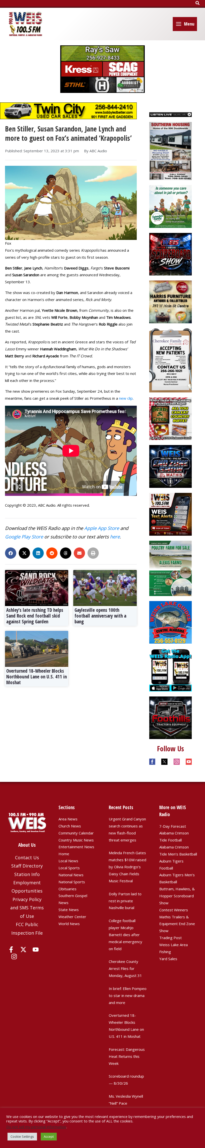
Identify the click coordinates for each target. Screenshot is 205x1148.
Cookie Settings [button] (22, 1136)
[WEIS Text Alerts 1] (170, 513)
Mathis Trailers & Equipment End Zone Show (177, 923)
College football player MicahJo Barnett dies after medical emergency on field (125, 934)
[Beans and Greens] (170, 418)
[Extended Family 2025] (170, 205)
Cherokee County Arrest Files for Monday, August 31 (125, 968)
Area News (68, 818)
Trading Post (170, 937)
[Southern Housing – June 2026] (170, 150)
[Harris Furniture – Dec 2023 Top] (170, 301)
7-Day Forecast (172, 826)
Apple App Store (101, 528)
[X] (23, 949)
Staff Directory (27, 866)
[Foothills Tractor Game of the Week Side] (170, 717)
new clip (126, 398)
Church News (69, 825)
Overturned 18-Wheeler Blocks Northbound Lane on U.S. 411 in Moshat (36, 677)
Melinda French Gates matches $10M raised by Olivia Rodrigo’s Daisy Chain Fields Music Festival (127, 866)
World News (69, 923)
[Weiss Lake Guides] (170, 621)
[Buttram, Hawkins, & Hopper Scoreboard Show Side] (170, 253)
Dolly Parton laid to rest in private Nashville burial (125, 900)
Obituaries (67, 888)
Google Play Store (24, 536)
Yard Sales (168, 958)
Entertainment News (76, 846)
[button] (198, 3)
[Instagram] (14, 956)
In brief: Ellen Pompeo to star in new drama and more (127, 995)
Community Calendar (76, 832)
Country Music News (76, 839)
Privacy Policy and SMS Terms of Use (27, 907)
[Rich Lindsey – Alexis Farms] (170, 567)
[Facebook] (11, 949)
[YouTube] (35, 949)
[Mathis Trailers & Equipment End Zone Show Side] (170, 466)
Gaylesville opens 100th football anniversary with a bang (100, 616)
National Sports (71, 881)
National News (71, 874)
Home (63, 853)
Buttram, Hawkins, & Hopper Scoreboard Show (177, 895)
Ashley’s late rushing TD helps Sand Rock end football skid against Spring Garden (34, 616)
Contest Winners (173, 909)
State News (68, 909)
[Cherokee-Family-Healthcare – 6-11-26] (170, 359)
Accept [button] (49, 1136)
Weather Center (72, 916)
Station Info (27, 874)
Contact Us (27, 857)
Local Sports (69, 867)
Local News (68, 860)
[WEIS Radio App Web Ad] (170, 669)
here (115, 536)
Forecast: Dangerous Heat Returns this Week (127, 1056)
